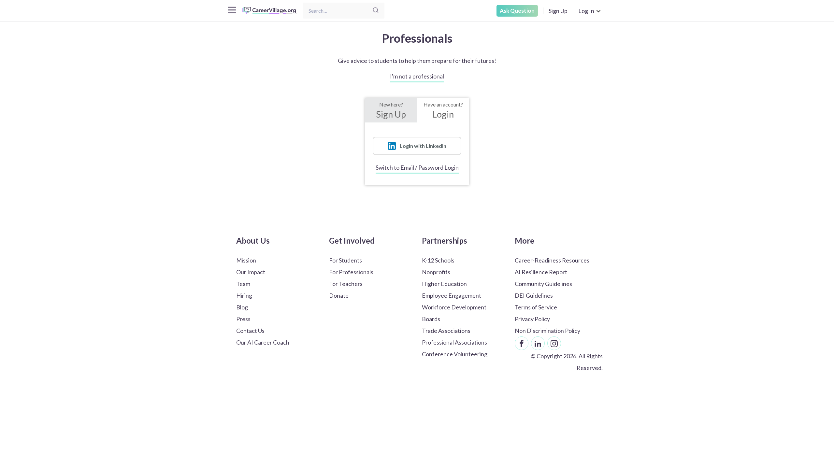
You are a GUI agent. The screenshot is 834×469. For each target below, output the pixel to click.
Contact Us (250, 330)
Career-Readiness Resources (552, 260)
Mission (246, 260)
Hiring (244, 295)
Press (243, 318)
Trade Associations (446, 330)
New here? (391, 110)
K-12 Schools (438, 260)
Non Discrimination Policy (547, 330)
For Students (345, 260)
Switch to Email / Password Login (417, 167)
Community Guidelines (543, 283)
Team (243, 283)
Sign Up (558, 10)
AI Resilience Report (541, 272)
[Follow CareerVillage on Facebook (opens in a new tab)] (521, 343)
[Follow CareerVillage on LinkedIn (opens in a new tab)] (538, 343)
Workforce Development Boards (454, 313)
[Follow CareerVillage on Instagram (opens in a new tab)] (554, 343)
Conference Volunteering (454, 354)
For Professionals (351, 272)
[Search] (375, 10)
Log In (586, 10)
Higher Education (444, 283)
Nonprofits (436, 272)
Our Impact (250, 272)
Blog (242, 307)
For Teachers (346, 283)
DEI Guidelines (534, 295)
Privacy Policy (532, 318)
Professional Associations (454, 342)
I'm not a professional (417, 76)
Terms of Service (536, 307)
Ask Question (517, 10)
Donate (339, 295)
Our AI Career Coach (262, 342)
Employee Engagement (451, 295)
